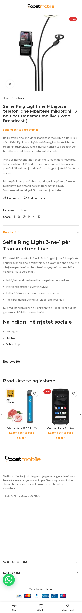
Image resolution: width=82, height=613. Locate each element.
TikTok (10, 338)
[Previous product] (69, 98)
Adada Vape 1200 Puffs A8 (21, 430)
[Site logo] (41, 5)
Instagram (12, 331)
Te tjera (19, 98)
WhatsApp (13, 344)
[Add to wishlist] (34, 393)
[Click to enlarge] (10, 84)
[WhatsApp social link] (34, 216)
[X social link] (19, 216)
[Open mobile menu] (5, 6)
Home (7, 98)
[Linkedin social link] (29, 216)
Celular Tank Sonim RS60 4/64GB (60, 430)
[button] (9, 580)
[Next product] (77, 98)
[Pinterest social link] (24, 216)
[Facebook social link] (14, 216)
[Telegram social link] (39, 216)
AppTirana (46, 589)
